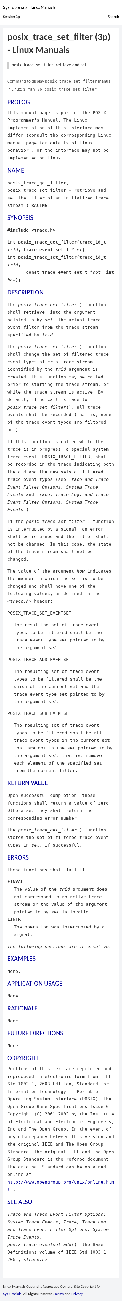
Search (113, 17)
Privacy (77, 1294)
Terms (59, 1294)
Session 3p (11, 17)
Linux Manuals (43, 7)
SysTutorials (15, 7)
